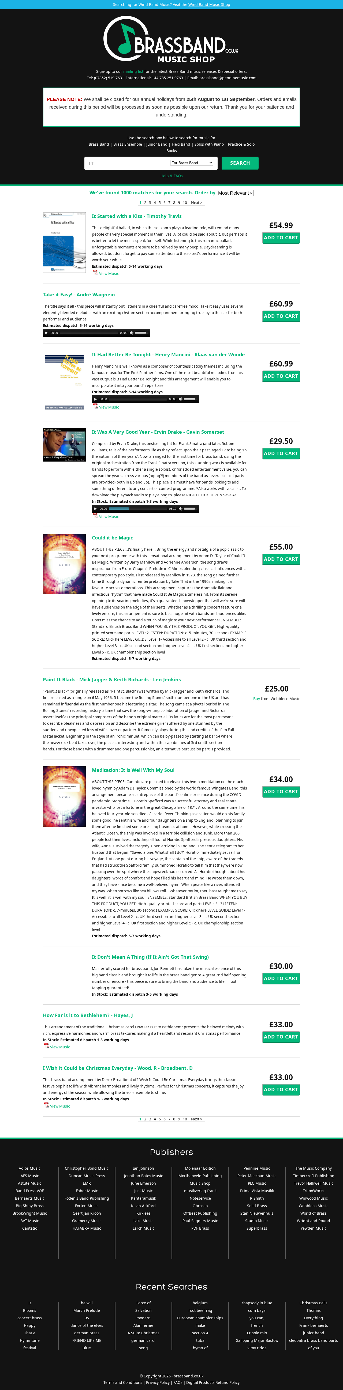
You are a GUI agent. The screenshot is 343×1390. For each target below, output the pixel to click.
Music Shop (200, 1183)
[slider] (142, 332)
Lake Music (143, 1220)
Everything (313, 1317)
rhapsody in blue (257, 1302)
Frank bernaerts (313, 1325)
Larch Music (143, 1228)
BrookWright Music (30, 1213)
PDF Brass (200, 1228)
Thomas (314, 1310)
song (143, 1347)
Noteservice (200, 1198)
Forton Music (86, 1205)
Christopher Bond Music (87, 1168)
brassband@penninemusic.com (227, 77)
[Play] (46, 333)
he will (87, 1302)
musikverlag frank (200, 1190)
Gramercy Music (86, 1220)
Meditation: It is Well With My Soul (133, 770)
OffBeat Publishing (200, 1213)
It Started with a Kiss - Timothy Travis (137, 216)
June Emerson (143, 1183)
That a (29, 1332)
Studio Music (257, 1220)
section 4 (200, 1332)
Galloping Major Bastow (257, 1340)
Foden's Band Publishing (87, 1198)
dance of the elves (86, 1325)
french (257, 1325)
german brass (86, 1332)
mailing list (133, 71)
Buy (256, 698)
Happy (29, 1325)
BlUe (87, 1347)
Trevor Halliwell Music (313, 1183)
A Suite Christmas (143, 1332)
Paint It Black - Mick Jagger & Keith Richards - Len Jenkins (112, 679)
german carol (143, 1340)
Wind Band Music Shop (209, 4)
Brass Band (99, 144)
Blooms (29, 1310)
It (29, 1302)
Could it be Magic (112, 537)
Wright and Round (313, 1220)
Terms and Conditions (122, 1382)
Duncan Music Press (87, 1175)
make (200, 1325)
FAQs (177, 1382)
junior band (313, 1332)
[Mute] (131, 333)
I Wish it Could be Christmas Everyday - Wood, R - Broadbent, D (118, 1068)
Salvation (143, 1310)
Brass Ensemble (127, 144)
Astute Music (29, 1183)
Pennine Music (257, 1168)
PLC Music (257, 1183)
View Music (108, 273)
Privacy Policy (158, 1382)
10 (185, 202)
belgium (200, 1302)
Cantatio (29, 1228)
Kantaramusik (143, 1198)
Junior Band (156, 144)
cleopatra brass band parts (313, 1340)
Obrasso (200, 1205)
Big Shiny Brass (30, 1205)
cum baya (257, 1310)
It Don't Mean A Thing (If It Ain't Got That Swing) (150, 957)
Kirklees (143, 1213)
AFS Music (30, 1175)
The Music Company (313, 1168)
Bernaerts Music (29, 1198)
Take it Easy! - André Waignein (79, 294)
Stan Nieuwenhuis (256, 1213)
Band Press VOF (30, 1190)
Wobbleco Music (313, 1205)
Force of (143, 1302)
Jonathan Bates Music (143, 1175)
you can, (256, 1317)
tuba (200, 1340)
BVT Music (29, 1220)
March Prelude (86, 1310)
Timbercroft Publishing (313, 1175)
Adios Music (29, 1168)
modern (143, 1317)
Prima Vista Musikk (257, 1190)
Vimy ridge (257, 1347)
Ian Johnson (143, 1168)
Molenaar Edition (200, 1168)
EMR (87, 1183)
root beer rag (200, 1310)
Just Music (143, 1190)
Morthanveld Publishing (200, 1175)
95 (87, 1317)
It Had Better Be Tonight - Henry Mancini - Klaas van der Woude (168, 354)
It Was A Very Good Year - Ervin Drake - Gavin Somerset (158, 432)
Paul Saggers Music (200, 1220)
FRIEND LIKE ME (86, 1340)
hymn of (200, 1347)
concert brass (29, 1317)
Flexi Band (181, 144)
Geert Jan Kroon (87, 1213)
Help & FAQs (172, 175)
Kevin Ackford (143, 1205)
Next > (196, 202)
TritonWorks (313, 1190)
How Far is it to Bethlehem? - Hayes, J (88, 1015)
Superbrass (257, 1228)
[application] (96, 333)
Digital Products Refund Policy (213, 1382)
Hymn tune (30, 1340)
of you (313, 1347)
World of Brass (313, 1213)
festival (29, 1347)
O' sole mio (257, 1332)
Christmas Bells (313, 1302)
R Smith (257, 1198)
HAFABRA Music (87, 1228)
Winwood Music (313, 1198)
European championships (200, 1317)
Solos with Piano (209, 144)
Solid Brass (257, 1205)
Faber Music (87, 1190)
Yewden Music (313, 1228)
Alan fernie (143, 1325)
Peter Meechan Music (256, 1175)
